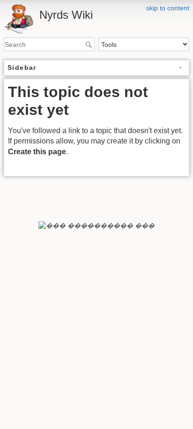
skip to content (167, 8)
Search (89, 44)
